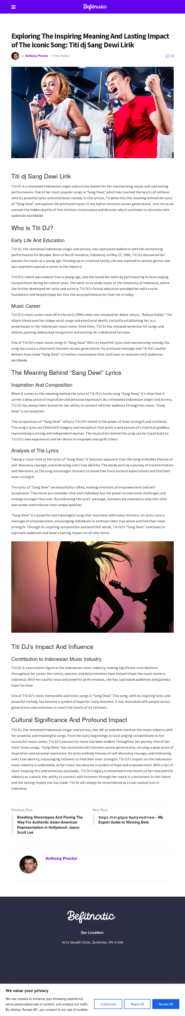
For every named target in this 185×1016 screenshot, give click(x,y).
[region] (92, 1000)
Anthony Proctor (36, 55)
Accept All (166, 1004)
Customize (108, 1004)
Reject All (137, 1004)
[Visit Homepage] (96, 7)
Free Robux (62, 55)
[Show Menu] (13, 7)
